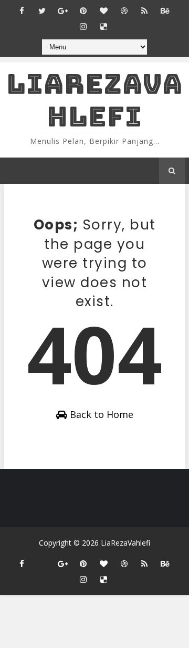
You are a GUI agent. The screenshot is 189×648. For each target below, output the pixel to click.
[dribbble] (124, 10)
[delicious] (103, 26)
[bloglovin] (103, 10)
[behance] (165, 10)
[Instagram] (42, 559)
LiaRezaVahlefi (94, 100)
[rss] (144, 10)
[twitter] (42, 10)
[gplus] (62, 10)
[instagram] (83, 26)
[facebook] (21, 10)
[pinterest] (83, 10)
